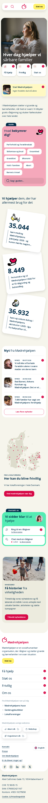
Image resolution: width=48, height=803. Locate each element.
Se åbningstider (25, 542)
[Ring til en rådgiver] (24, 530)
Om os (6, 693)
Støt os (7, 678)
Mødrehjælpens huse (15, 705)
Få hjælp (8, 671)
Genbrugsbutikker (14, 710)
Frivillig (7, 685)
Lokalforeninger (13, 714)
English (40, 748)
